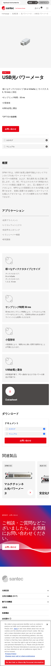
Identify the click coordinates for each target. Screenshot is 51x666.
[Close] (47, 624)
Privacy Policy (10, 654)
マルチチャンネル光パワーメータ (14, 488)
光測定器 (15, 14)
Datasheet (11, 399)
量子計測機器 (7, 602)
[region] (25, 643)
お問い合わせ (25, 440)
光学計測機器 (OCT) (9, 596)
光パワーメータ (26, 14)
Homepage (5, 14)
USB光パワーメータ (41, 14)
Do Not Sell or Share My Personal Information (25, 662)
